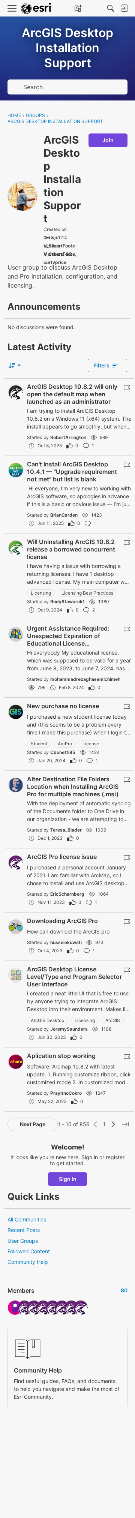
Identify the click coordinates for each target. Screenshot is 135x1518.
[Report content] (126, 388)
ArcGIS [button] (112, 1020)
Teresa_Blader (66, 830)
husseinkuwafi (66, 942)
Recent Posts (24, 1230)
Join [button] (108, 140)
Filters (101, 365)
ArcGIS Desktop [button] (47, 1020)
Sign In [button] (67, 1179)
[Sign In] (124, 8)
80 (69, 254)
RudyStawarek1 (67, 601)
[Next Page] (113, 1124)
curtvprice (55, 262)
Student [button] (39, 743)
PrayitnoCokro (66, 1093)
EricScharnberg (67, 894)
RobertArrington (68, 437)
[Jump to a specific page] (125, 1124)
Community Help (28, 1262)
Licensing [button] (41, 593)
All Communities (27, 1219)
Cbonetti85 (62, 752)
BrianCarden (64, 515)
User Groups (23, 1241)
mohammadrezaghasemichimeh (85, 679)
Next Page (32, 1124)
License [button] (90, 743)
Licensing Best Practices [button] (87, 593)
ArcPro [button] (65, 743)
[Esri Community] (36, 8)
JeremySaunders (69, 1029)
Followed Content (29, 1251)
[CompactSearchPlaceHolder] (110, 8)
